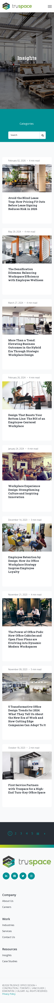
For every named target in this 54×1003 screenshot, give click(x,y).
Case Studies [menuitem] (9, 961)
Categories (27, 123)
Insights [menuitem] (7, 955)
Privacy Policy (8, 993)
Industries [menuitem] (8, 925)
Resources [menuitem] (9, 949)
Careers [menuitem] (6, 907)
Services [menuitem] (7, 931)
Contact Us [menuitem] (8, 937)
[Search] (43, 135)
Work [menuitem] (6, 919)
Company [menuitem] (9, 895)
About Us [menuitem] (7, 901)
